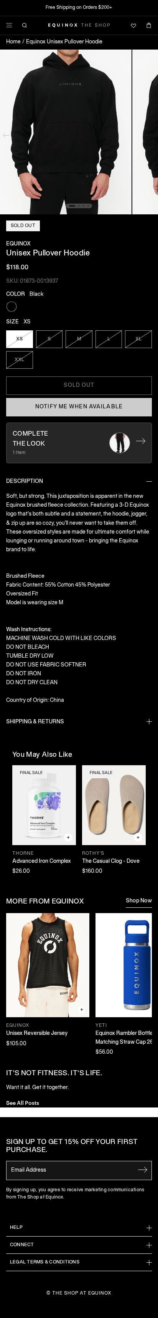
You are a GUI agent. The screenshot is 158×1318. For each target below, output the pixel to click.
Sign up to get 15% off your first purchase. (72, 1146)
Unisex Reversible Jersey (37, 1033)
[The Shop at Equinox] (79, 25)
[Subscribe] (142, 1170)
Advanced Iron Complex (41, 861)
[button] (66, 132)
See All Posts (22, 1102)
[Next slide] (152, 134)
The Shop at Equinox (82, 1293)
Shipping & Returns (35, 722)
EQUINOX (18, 244)
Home (13, 42)
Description (24, 481)
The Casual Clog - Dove (111, 861)
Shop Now (139, 901)
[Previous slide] (6, 134)
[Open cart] (149, 25)
